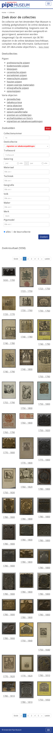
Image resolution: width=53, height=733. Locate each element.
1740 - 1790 (44, 344)
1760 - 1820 (26, 486)
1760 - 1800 (26, 422)
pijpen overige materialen (20, 84)
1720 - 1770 (9, 314)
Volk (6, 193)
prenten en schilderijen (19, 115)
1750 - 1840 (26, 640)
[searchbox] (40, 146)
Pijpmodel (9, 219)
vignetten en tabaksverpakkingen (25, 121)
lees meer (44, 46)
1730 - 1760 (26, 310)
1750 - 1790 (44, 376)
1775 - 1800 (44, 459)
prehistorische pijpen (18, 62)
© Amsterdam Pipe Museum (11, 730)
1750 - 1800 (26, 408)
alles (8, 231)
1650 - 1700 (9, 280)
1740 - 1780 (9, 343)
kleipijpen (12, 68)
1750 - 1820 (44, 430)
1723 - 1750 (26, 291)
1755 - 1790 (9, 402)
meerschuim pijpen (17, 78)
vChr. (21, 163)
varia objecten (14, 105)
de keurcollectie (21, 231)
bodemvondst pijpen (18, 65)
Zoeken (44, 236)
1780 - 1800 (44, 488)
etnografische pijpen (18, 87)
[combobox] (26, 146)
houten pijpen (14, 81)
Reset (48, 128)
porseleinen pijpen (17, 75)
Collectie (12, 12)
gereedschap (13, 99)
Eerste (16, 259)
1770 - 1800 (9, 452)
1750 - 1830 (9, 492)
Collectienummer (13, 133)
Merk (6, 211)
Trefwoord (9, 150)
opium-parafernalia (17, 111)
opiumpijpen (13, 91)
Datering (8, 158)
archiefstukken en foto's (20, 118)
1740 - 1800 (26, 369)
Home (4, 12)
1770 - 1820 (9, 676)
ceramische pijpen (16, 72)
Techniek (8, 176)
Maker (7, 202)
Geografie (9, 184)
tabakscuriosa (14, 102)
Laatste (47, 259)
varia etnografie (15, 108)
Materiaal (9, 167)
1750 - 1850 (44, 699)
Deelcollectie (10, 141)
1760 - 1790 (9, 432)
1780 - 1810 (44, 675)
